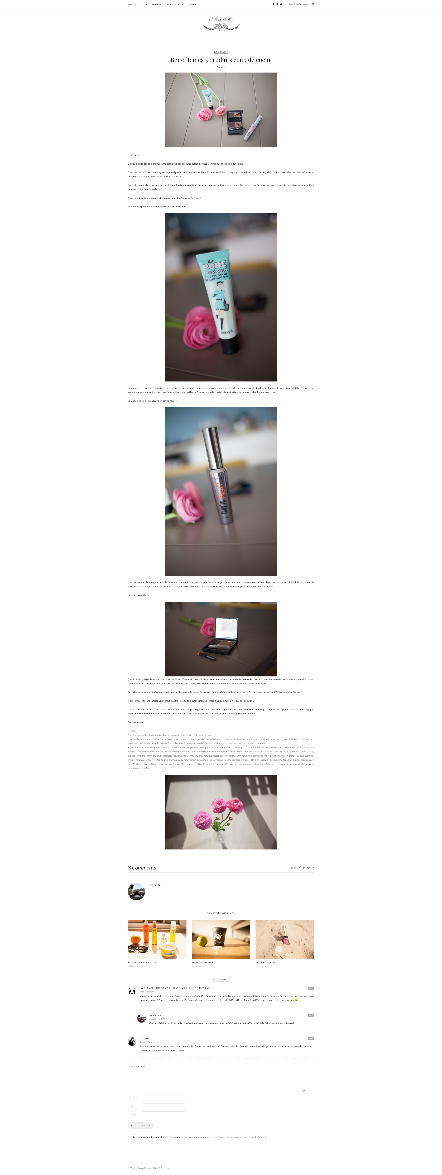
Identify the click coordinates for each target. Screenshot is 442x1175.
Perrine (155, 885)
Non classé (221, 52)
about (181, 4)
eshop (193, 4)
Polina (145, 1038)
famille (132, 4)
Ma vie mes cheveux (202, 962)
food (144, 4)
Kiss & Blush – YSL (266, 962)
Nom (131, 1098)
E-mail (131, 1106)
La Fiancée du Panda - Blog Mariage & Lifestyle (175, 988)
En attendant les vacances (142, 962)
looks (169, 4)
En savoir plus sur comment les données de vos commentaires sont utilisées (225, 1136)
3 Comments (142, 867)
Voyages (156, 4)
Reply (311, 988)
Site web (132, 1114)
